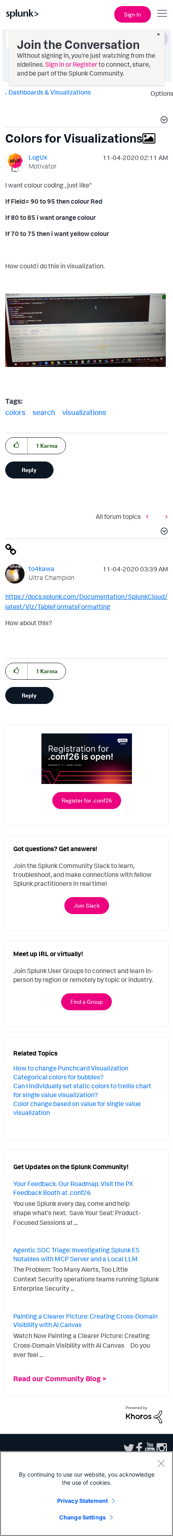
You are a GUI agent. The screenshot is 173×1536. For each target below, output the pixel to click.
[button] (163, 121)
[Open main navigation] (162, 13)
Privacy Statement (82, 1500)
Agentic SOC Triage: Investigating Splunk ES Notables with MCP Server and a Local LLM (76, 1254)
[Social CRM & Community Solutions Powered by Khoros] (144, 1414)
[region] (86, 1493)
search (44, 412)
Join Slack (87, 905)
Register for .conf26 (87, 800)
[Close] (161, 1463)
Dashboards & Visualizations (49, 92)
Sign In (132, 14)
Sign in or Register (71, 64)
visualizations (84, 412)
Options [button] (159, 93)
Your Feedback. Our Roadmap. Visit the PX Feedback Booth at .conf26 (73, 1188)
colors (15, 412)
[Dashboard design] (149, 516)
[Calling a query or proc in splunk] (164, 516)
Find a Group (86, 1001)
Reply (29, 469)
